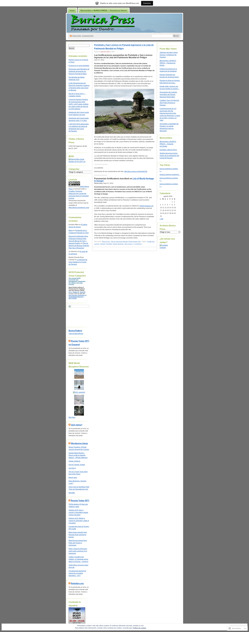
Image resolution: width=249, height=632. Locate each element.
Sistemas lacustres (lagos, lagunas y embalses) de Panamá (169, 55)
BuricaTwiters (75, 331)
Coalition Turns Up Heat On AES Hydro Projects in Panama (169, 103)
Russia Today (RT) (80, 500)
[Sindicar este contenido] (69, 341)
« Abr (161, 219)
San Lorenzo (129, 244)
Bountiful (72, 493)
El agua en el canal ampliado (79, 66)
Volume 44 (76, 292)
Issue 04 (82, 292)
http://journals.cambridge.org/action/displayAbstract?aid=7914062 (78, 296)
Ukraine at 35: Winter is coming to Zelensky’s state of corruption (79, 520)
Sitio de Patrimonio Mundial (119, 241)
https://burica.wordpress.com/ (79, 208)
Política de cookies (139, 628)
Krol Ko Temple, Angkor (77, 465)
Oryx (70, 292)
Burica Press (106, 241)
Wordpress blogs (79, 443)
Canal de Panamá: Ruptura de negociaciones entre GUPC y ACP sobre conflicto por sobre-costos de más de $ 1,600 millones (78, 104)
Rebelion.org (77, 583)
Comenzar (147, 3)
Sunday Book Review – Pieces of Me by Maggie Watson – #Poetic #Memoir (78, 455)
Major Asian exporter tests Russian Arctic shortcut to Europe (78, 534)
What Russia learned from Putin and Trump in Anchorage (78, 543)
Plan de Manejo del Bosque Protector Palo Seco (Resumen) (79, 245)
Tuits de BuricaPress (76, 334)
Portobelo (109, 244)
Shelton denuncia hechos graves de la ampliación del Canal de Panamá (169, 155)
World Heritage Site (134, 241)
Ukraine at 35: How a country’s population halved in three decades (78, 512)
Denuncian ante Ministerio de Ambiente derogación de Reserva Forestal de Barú (79, 71)
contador (163, 248)
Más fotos (72, 417)
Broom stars (73, 477)
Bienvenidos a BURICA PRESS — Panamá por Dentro (104, 10)
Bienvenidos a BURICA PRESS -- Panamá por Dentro (168, 63)
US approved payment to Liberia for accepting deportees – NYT (77, 573)
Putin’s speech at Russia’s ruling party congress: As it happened (78, 551)
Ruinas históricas (118, 244)
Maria (71, 230)
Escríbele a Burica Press (168, 150)
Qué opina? (76, 425)
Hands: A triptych (74, 461)
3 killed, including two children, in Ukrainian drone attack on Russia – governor (78, 559)
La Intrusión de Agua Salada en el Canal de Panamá (78, 262)
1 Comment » (138, 244)
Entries (76, 36)
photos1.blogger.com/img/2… (170, 175)
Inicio (72, 10)
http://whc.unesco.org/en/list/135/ (135, 171)
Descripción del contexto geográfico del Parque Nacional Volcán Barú (168, 94)
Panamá (102, 244)
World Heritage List (146, 206)
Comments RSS (87, 36)
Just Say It (72, 468)
